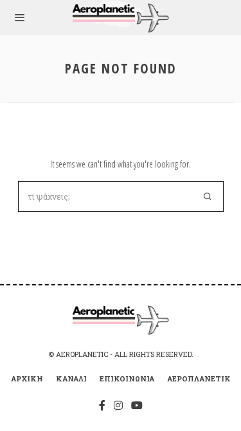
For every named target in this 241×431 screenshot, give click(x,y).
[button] (208, 196)
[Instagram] (118, 405)
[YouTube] (137, 405)
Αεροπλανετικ (199, 378)
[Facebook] (102, 405)
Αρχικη (27, 378)
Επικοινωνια (127, 378)
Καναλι (71, 378)
